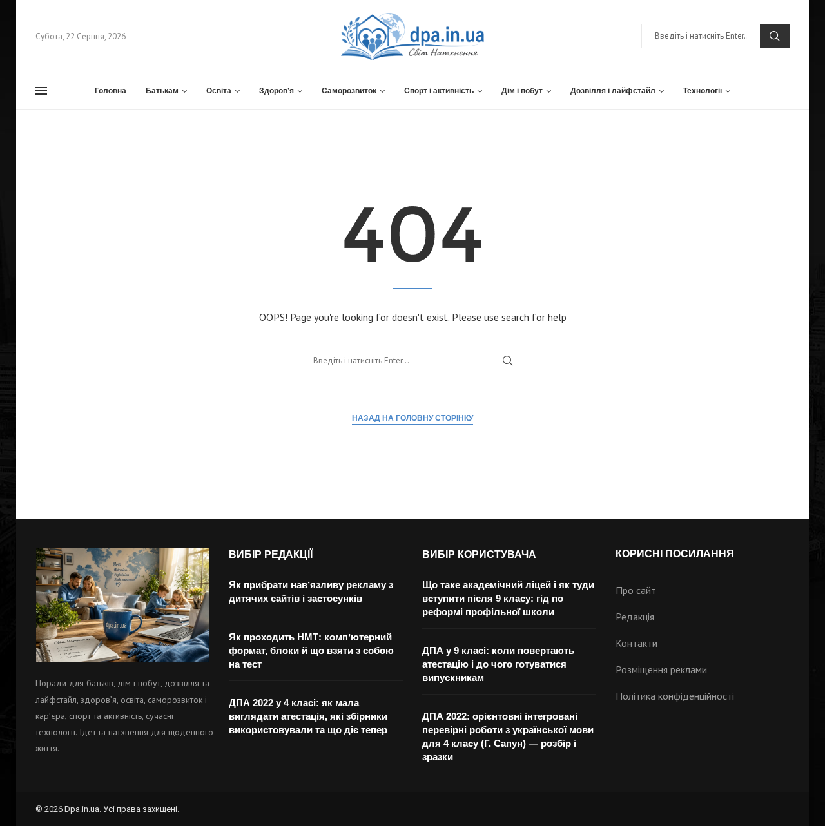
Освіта (218, 90)
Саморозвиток (349, 90)
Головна (110, 90)
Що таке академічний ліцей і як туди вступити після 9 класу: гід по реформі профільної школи (508, 598)
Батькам (162, 90)
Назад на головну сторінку (412, 418)
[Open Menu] (41, 91)
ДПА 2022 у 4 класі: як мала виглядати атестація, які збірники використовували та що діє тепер (308, 716)
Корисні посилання (675, 554)
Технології (702, 90)
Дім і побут (522, 90)
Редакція (635, 616)
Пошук (775, 36)
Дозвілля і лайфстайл (612, 90)
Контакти (636, 643)
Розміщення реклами (661, 669)
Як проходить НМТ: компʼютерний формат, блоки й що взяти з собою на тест (311, 650)
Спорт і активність (439, 90)
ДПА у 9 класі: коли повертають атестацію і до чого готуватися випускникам (498, 664)
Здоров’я (276, 90)
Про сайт (636, 590)
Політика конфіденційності (675, 696)
